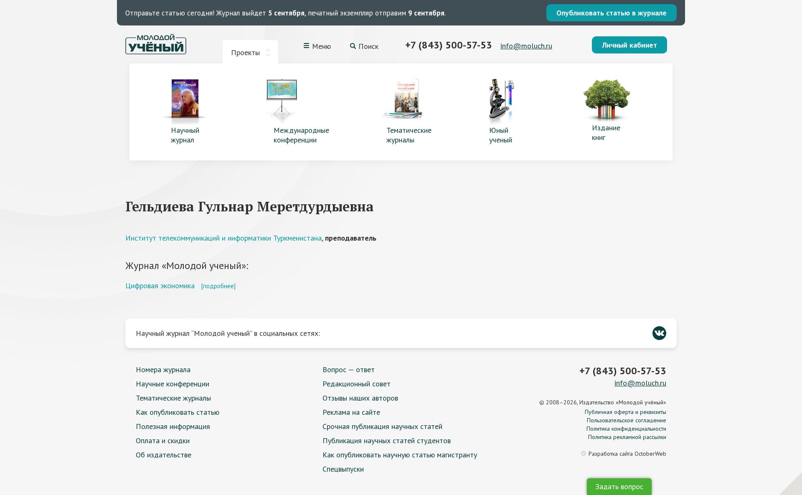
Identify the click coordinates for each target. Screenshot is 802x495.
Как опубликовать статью (177, 412)
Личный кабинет (629, 45)
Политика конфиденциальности (626, 428)
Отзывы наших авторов (360, 398)
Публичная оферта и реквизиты (625, 412)
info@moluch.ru (526, 46)
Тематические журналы (173, 398)
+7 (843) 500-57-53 (448, 44)
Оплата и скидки (163, 440)
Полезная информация (173, 426)
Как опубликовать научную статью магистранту (399, 454)
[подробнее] (218, 286)
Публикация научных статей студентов (386, 440)
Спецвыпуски (343, 469)
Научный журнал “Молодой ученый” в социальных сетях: (228, 333)
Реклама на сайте (351, 412)
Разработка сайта (627, 453)
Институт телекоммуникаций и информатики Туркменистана (223, 238)
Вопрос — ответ (348, 369)
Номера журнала (163, 369)
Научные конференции (172, 383)
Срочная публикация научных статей (382, 426)
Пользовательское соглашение (626, 420)
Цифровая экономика (160, 285)
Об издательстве (163, 454)
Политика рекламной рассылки (627, 437)
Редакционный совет (356, 383)
